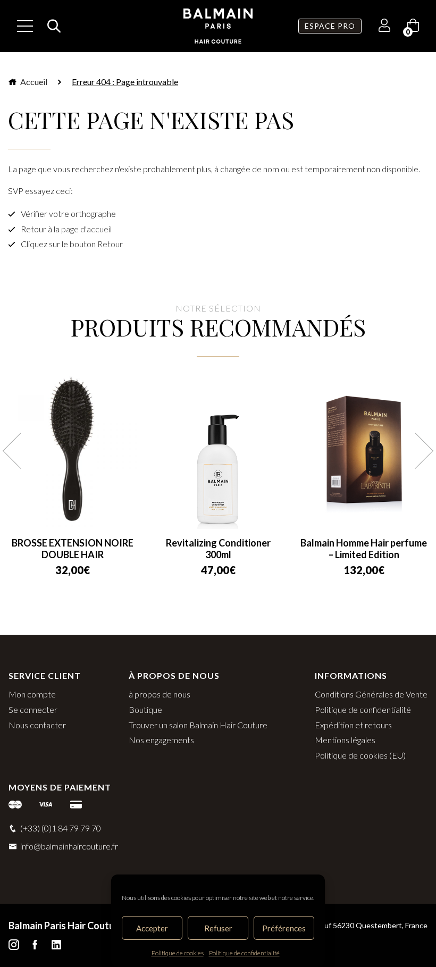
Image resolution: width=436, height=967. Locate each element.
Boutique (145, 709)
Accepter (152, 928)
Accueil (33, 82)
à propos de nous (159, 694)
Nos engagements (161, 740)
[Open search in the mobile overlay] (51, 26)
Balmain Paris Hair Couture (66, 925)
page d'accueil (86, 229)
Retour (110, 244)
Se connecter (33, 709)
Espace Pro (330, 25)
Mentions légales (345, 740)
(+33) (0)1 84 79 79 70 (60, 828)
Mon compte (32, 694)
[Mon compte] (384, 27)
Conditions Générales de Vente (371, 694)
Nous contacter (37, 725)
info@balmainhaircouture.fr (69, 846)
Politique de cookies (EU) (360, 755)
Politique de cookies (178, 953)
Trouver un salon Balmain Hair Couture (198, 725)
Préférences (284, 928)
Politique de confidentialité (244, 953)
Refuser (218, 928)
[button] (21, 451)
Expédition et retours (353, 725)
